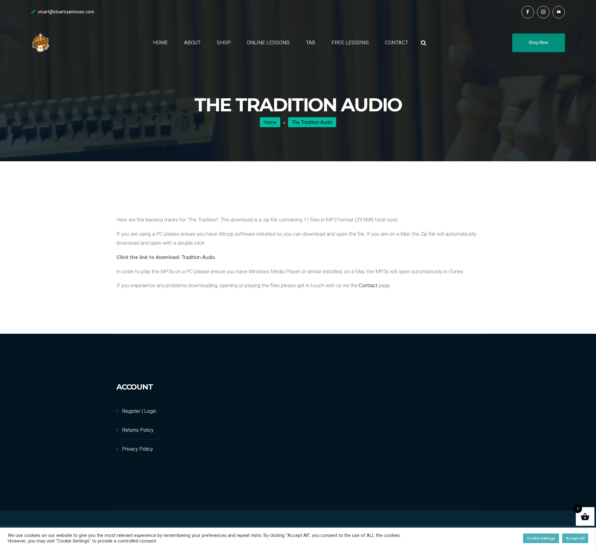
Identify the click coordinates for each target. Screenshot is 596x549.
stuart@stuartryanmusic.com (66, 12)
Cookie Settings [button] (541, 538)
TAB (310, 43)
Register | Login (139, 411)
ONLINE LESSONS (268, 43)
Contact (368, 285)
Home (270, 122)
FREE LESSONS (350, 43)
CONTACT (396, 43)
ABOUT (192, 43)
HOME (160, 43)
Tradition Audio (198, 257)
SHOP (224, 43)
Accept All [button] (575, 538)
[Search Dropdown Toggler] (423, 42)
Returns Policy (138, 430)
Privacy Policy (137, 449)
